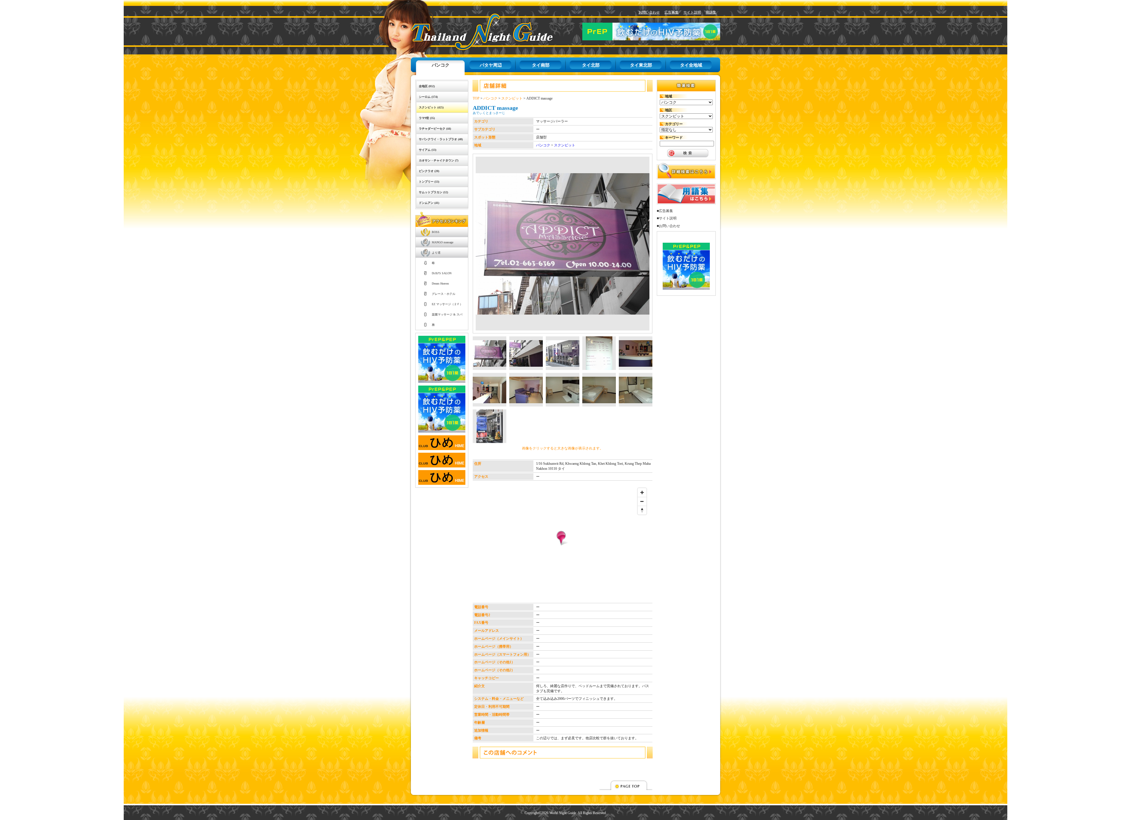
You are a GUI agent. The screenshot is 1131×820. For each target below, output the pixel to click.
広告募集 (671, 12)
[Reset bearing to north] (642, 510)
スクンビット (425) (431, 107)
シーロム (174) (428, 96)
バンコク (440, 65)
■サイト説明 (667, 218)
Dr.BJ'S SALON (442, 273)
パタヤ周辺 (491, 65)
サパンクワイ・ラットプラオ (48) (441, 139)
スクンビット (511, 98)
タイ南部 (541, 65)
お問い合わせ (649, 12)
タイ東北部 (641, 65)
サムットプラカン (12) (433, 192)
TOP (476, 98)
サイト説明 (692, 12)
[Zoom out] (642, 501)
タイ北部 (591, 65)
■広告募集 (665, 211)
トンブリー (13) (429, 181)
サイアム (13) (427, 149)
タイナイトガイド (468, 31)
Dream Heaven (440, 283)
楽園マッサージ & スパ (447, 314)
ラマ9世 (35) (427, 118)
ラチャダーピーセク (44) (435, 128)
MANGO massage (442, 242)
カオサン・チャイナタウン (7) (438, 160)
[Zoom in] (642, 492)
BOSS (435, 232)
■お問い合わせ (668, 226)
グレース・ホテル (443, 293)
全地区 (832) (427, 86)
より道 (436, 252)
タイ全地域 (691, 65)
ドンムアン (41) (429, 202)
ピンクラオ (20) (429, 171)
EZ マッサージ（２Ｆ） (447, 304)
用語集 (711, 12)
